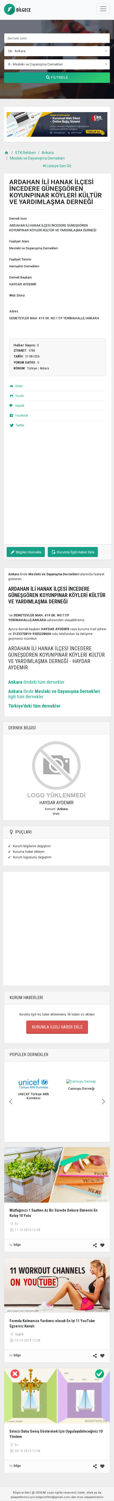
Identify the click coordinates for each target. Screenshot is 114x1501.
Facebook (21, 415)
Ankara (48, 153)
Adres (13, 311)
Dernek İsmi (18, 218)
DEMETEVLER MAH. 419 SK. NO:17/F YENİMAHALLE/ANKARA (54, 318)
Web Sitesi (17, 295)
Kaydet (19, 406)
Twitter (19, 425)
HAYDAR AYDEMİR (22, 284)
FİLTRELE (59, 78)
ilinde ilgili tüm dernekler (54, 693)
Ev (16, 1224)
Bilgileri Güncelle (28, 552)
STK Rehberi (25, 153)
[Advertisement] (57, 487)
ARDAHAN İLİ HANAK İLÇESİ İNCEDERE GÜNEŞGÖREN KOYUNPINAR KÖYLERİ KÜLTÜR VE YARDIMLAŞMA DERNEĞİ (52, 228)
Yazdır (19, 396)
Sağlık (19, 1334)
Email (19, 386)
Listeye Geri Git (58, 166)
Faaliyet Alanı (19, 241)
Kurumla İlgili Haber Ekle (75, 552)
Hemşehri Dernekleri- (24, 266)
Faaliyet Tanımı (20, 259)
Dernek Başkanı (20, 277)
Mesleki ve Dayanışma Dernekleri (37, 158)
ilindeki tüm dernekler (36, 682)
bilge (23, 10)
